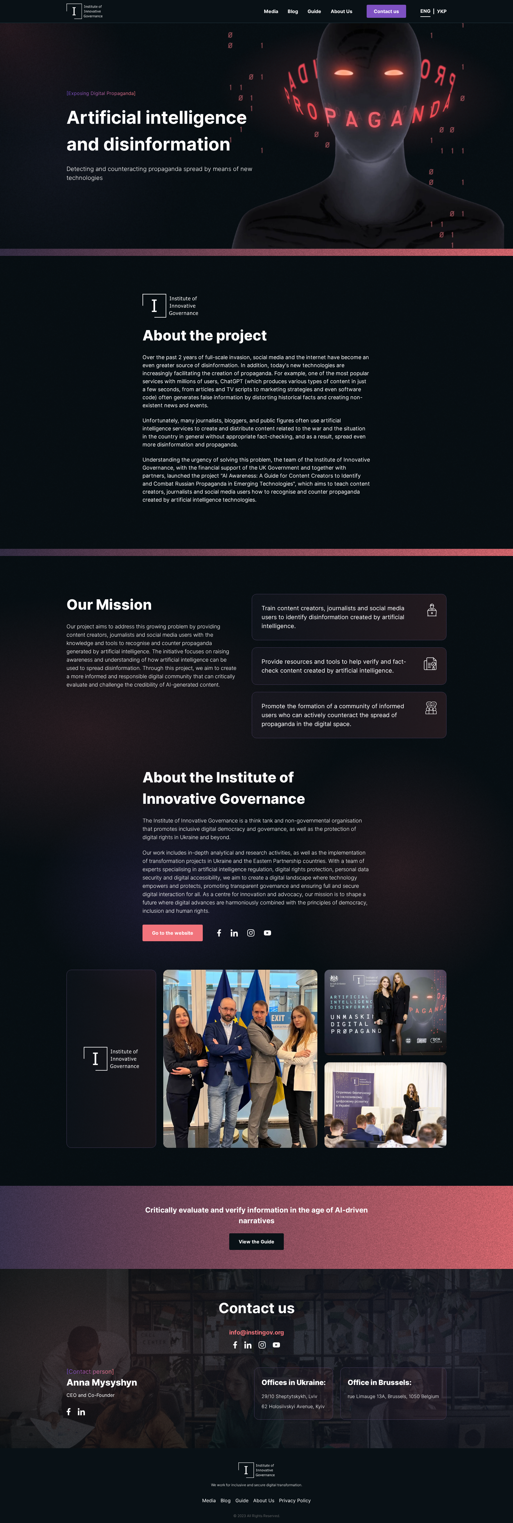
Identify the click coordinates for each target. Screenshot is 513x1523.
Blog (293, 11)
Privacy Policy (295, 1500)
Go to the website (172, 933)
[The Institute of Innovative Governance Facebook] (219, 932)
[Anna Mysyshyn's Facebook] (68, 1411)
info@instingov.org (256, 1332)
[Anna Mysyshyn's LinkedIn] (81, 1411)
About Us (341, 11)
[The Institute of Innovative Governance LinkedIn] (234, 932)
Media (271, 11)
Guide (314, 11)
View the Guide (256, 1242)
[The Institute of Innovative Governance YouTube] (267, 932)
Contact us (386, 11)
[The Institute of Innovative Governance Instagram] (250, 932)
